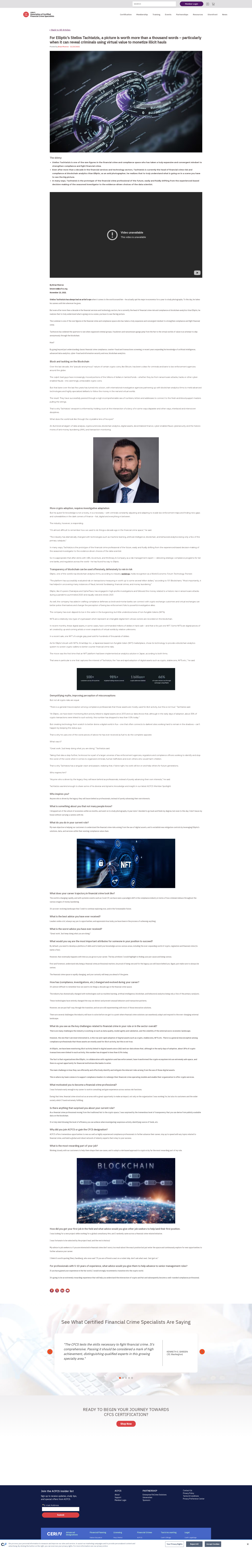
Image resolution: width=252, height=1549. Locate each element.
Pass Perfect (118, 1538)
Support (118, 1497)
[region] (126, 1544)
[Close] (248, 1544)
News (224, 14)
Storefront (212, 14)
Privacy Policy (188, 1493)
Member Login (120, 1500)
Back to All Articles (60, 30)
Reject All (194, 1544)
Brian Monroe (63, 47)
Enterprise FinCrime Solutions (155, 1495)
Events (168, 14)
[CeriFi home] (54, 1533)
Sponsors (146, 1500)
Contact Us (187, 1490)
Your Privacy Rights (174, 1544)
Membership (142, 14)
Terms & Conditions (191, 1496)
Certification (126, 14)
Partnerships (182, 14)
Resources (198, 14)
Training (156, 14)
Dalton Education (96, 1538)
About (117, 1495)
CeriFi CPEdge (166, 1538)
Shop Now (126, 1423)
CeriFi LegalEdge (190, 1538)
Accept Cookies (212, 1544)
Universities (147, 1497)
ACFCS (139, 1538)
